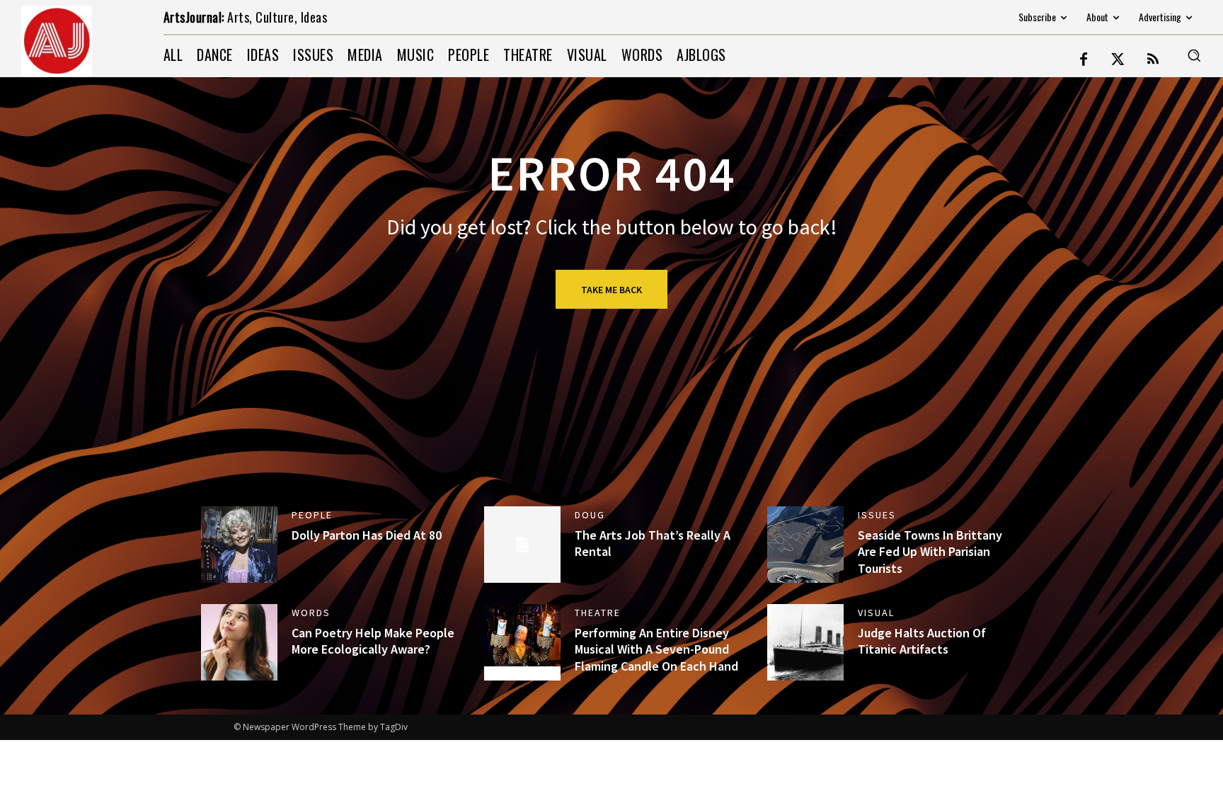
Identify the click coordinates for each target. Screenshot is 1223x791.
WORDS (311, 613)
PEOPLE (312, 515)
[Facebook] (1083, 60)
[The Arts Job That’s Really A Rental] (522, 544)
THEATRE (598, 613)
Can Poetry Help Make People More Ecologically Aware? (373, 641)
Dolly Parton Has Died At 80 (367, 535)
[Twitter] (1118, 60)
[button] (1194, 55)
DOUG (590, 515)
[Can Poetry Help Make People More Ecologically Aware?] (239, 642)
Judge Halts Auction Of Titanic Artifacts (922, 641)
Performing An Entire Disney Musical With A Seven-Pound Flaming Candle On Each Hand (656, 649)
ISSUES (877, 515)
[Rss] (1153, 60)
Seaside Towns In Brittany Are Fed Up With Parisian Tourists (930, 551)
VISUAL (876, 613)
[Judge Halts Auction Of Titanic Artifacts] (805, 642)
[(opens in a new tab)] (239, 544)
